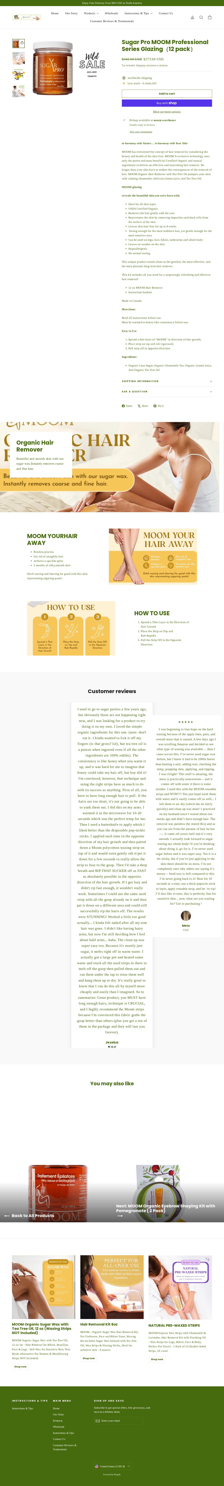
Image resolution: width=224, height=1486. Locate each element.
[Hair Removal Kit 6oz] (112, 1287)
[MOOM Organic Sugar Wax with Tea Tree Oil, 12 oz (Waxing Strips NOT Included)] (43, 1287)
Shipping (140, 65)
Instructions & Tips (137, 13)
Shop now (20, 1366)
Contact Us (166, 13)
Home (55, 13)
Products (90, 13)
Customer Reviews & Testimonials (112, 21)
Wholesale (111, 13)
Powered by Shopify (112, 1474)
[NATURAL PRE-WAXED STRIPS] (180, 1287)
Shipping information (140, 381)
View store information (141, 132)
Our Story (71, 13)
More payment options (167, 111)
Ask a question (135, 391)
